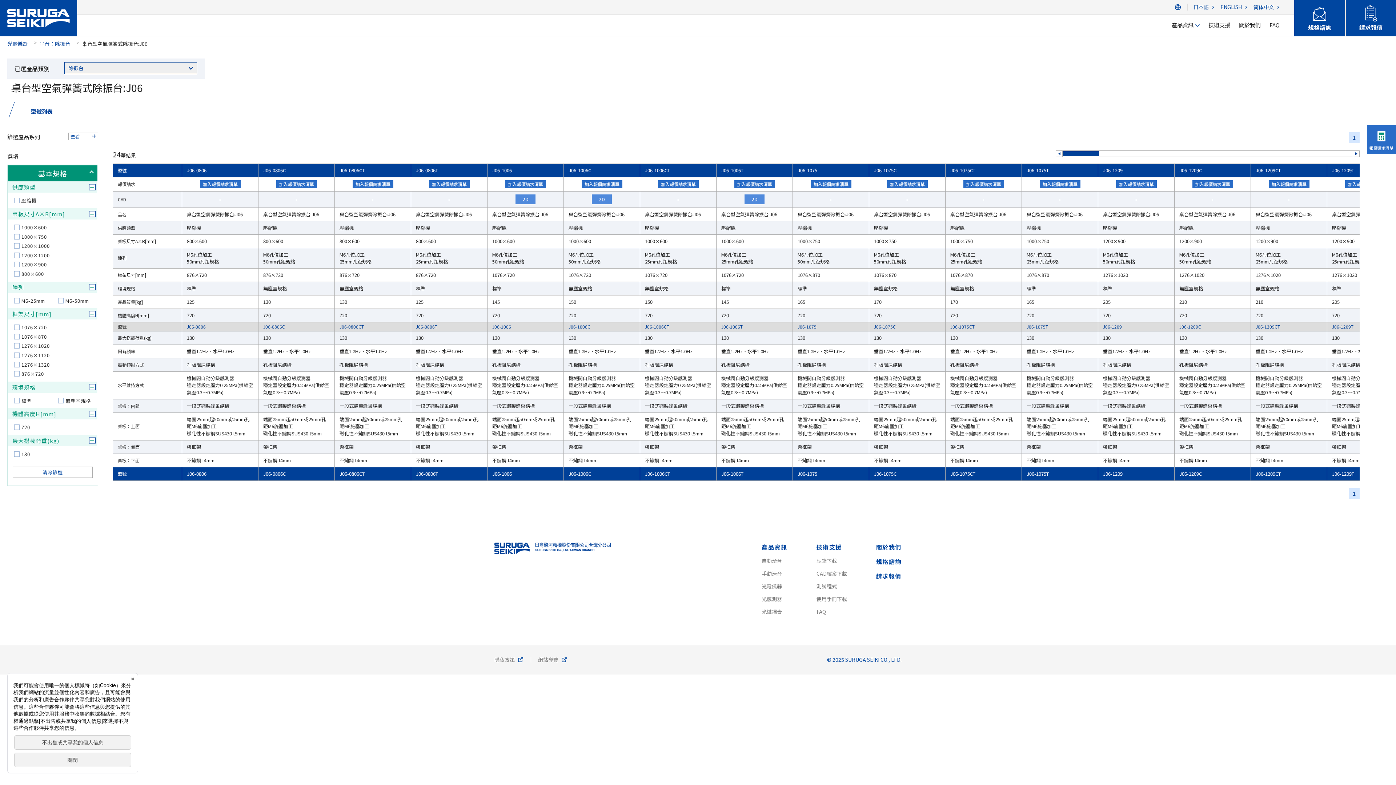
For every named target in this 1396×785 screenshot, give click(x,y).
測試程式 (827, 586)
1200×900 (34, 264)
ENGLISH (1231, 7)
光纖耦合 (772, 611)
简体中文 (1263, 7)
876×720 (32, 373)
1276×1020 (35, 345)
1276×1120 (35, 355)
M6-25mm (33, 300)
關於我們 (889, 547)
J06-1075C (885, 170)
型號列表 (42, 111)
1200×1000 (35, 245)
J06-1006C (580, 170)
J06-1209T (1343, 170)
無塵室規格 (78, 400)
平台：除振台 (55, 43)
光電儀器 (17, 43)
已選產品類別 (32, 68)
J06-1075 (807, 170)
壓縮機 (29, 200)
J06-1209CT (1268, 170)
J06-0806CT (352, 170)
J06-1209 (1113, 170)
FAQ (821, 611)
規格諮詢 (889, 561)
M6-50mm (77, 300)
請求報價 (889, 576)
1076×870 (34, 336)
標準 (26, 400)
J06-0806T (427, 170)
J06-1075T (1038, 170)
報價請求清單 (1381, 148)
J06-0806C (274, 170)
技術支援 (829, 547)
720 (25, 427)
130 (25, 454)
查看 (75, 136)
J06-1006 (502, 170)
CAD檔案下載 (832, 573)
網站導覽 (548, 659)
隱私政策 (504, 659)
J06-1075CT (962, 170)
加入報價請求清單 (220, 184)
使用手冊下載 (832, 599)
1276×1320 (35, 364)
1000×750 (34, 236)
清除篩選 (53, 472)
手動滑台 (772, 573)
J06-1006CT (657, 170)
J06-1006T (732, 170)
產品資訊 (774, 547)
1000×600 (34, 227)
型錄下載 (827, 560)
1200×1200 (35, 255)
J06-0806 (196, 170)
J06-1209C (1190, 170)
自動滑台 (772, 560)
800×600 (32, 273)
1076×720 (34, 327)
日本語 (1201, 7)
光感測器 (772, 599)
